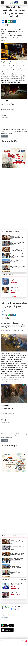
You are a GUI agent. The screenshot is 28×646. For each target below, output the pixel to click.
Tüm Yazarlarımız (22, 274)
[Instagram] (19, 609)
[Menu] (25, 2)
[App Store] (14, 630)
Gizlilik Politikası (4, 619)
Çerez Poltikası (4, 617)
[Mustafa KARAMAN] (5, 586)
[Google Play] (14, 625)
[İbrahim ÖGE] (5, 595)
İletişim (3, 615)
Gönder (4, 136)
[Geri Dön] (2, 2)
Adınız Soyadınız (7, 109)
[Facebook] (11, 609)
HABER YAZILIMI (5, 637)
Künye (2, 614)
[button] (12, 296)
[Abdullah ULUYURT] (5, 281)
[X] (15, 609)
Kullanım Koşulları (5, 620)
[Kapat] (26, 641)
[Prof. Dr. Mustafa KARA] (5, 290)
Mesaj (3, 115)
